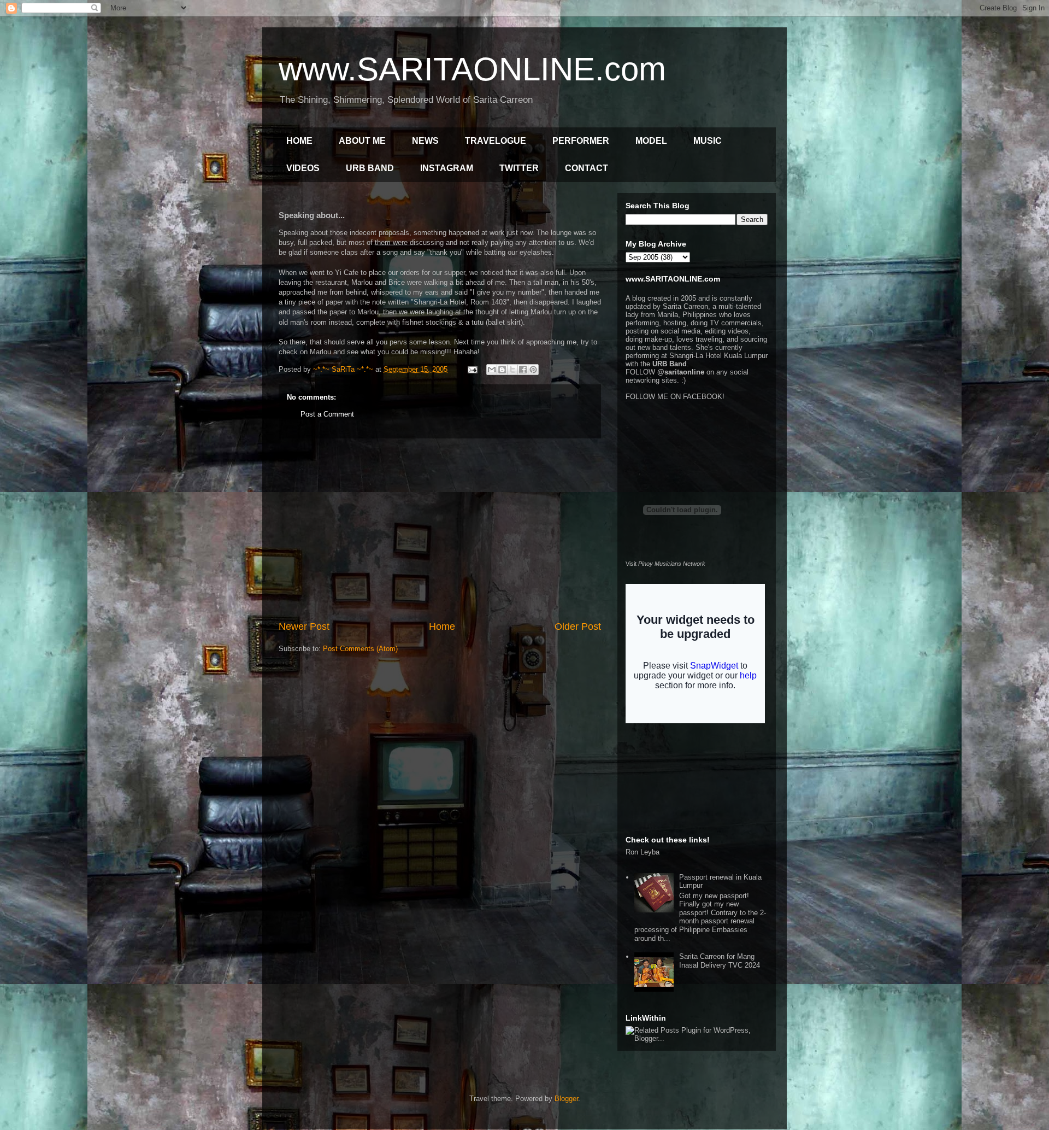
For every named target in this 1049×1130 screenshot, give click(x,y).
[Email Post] (472, 369)
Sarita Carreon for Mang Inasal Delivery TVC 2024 (719, 960)
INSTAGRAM (446, 168)
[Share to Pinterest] (533, 369)
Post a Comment (327, 414)
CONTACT (586, 168)
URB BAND (370, 168)
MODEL (651, 140)
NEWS (425, 140)
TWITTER (519, 168)
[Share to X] (512, 369)
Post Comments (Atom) (360, 649)
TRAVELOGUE (495, 140)
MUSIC (707, 140)
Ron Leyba (642, 852)
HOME (299, 140)
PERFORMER (580, 140)
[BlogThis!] (502, 369)
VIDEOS (303, 168)
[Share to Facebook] (522, 369)
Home (442, 626)
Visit (665, 563)
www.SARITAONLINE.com (472, 69)
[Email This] (491, 369)
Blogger (566, 1098)
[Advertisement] (440, 529)
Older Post (578, 626)
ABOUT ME (362, 140)
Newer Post (304, 626)
